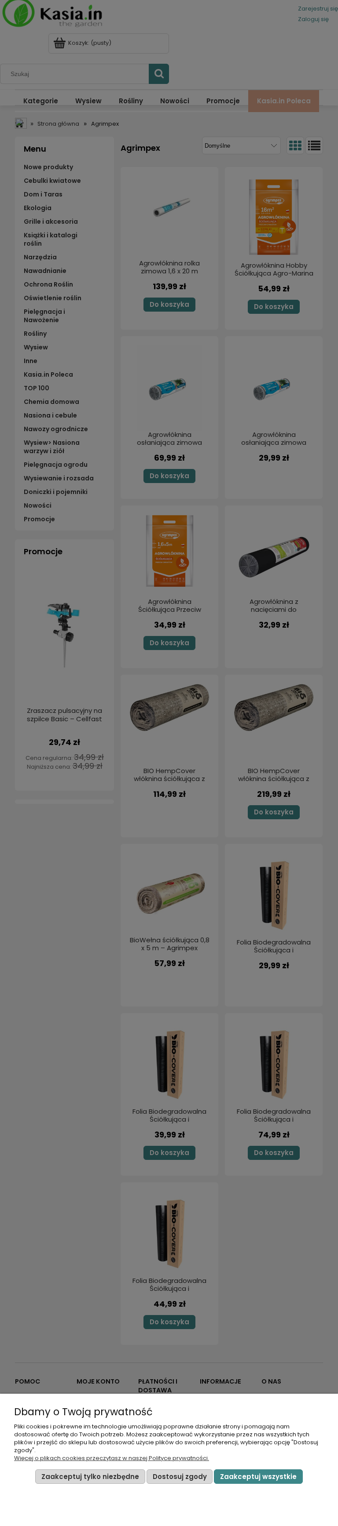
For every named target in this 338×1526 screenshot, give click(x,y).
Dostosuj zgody (180, 1476)
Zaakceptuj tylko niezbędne (90, 1476)
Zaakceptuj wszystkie (258, 1476)
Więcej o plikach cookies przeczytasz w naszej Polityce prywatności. (111, 1458)
